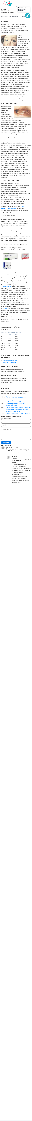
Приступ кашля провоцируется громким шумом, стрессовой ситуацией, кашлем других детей (16, 399)
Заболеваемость (15, 16)
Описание (4, 16)
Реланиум (6, 308)
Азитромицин (7, 273)
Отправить (6, 443)
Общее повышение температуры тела (18, 413)
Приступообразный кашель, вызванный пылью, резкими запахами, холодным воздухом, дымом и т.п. (18, 409)
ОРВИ (22, 207)
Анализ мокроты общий (9, 361)
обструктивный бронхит (8, 209)
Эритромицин (7, 287)
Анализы (25, 16)
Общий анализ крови (9, 363)
